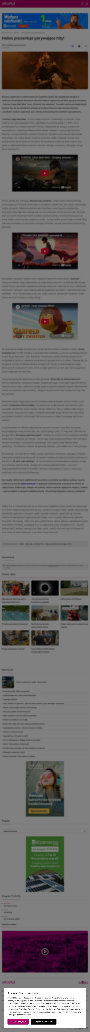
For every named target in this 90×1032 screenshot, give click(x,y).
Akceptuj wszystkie (18, 1022)
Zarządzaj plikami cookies (44, 1022)
